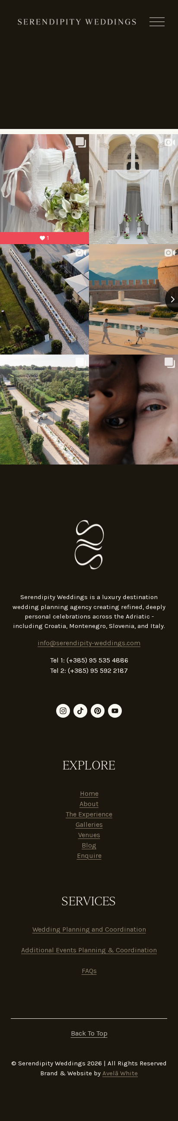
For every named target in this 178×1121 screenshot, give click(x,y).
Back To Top (89, 1033)
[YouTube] (115, 711)
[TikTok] (80, 711)
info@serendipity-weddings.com (89, 643)
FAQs (89, 971)
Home (89, 793)
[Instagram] (63, 711)
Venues (89, 835)
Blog (89, 845)
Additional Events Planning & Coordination (89, 950)
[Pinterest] (98, 711)
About (89, 804)
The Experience (89, 814)
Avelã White (120, 1073)
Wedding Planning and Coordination (89, 929)
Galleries (89, 824)
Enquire (89, 855)
